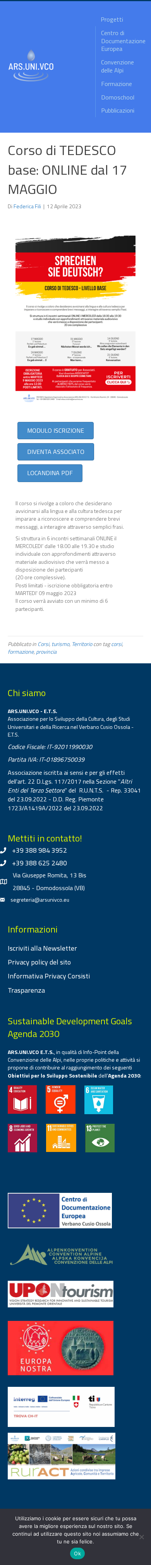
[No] (141, 1537)
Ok (77, 1553)
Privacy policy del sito (39, 962)
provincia (46, 652)
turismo (60, 644)
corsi (116, 644)
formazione (21, 652)
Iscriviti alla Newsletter (42, 948)
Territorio (82, 644)
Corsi (43, 644)
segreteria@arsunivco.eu (39, 899)
